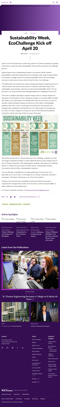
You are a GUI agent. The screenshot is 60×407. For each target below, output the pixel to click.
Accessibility (27, 398)
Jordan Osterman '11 (35, 53)
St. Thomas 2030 (36, 367)
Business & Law (36, 345)
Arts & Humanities (36, 339)
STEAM (34, 357)
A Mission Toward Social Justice (37, 233)
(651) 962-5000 (5, 343)
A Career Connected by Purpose (40, 326)
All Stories (34, 382)
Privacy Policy (35, 398)
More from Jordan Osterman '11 (28, 196)
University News (26, 204)
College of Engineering (51, 355)
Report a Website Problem (7, 398)
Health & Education (37, 354)
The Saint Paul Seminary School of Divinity (53, 375)
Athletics (34, 342)
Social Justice (33, 33)
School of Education (53, 358)
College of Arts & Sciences (52, 342)
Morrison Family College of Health (52, 365)
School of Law (51, 361)
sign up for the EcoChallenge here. (37, 190)
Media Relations (25, 394)
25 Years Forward (11, 326)
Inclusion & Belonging (37, 348)
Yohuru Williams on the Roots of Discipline (8, 233)
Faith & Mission (35, 351)
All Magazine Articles (37, 373)
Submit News (17, 394)
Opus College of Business (52, 349)
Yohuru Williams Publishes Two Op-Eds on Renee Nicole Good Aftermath (51, 235)
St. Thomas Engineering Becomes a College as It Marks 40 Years (30, 297)
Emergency (42, 398)
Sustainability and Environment (36, 364)
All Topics (34, 378)
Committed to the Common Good (22, 233)
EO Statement (19, 398)
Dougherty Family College (52, 370)
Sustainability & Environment (16, 204)
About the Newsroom (6, 394)
